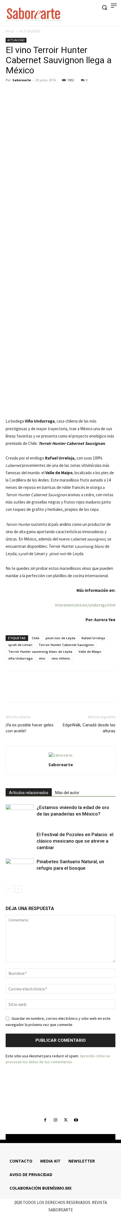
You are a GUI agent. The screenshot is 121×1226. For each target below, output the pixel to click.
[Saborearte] (34, 13)
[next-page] (18, 889)
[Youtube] (76, 1120)
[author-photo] (61, 755)
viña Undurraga (20, 658)
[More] (63, 92)
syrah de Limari (20, 645)
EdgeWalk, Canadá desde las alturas (89, 727)
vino (42, 658)
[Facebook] (11, 92)
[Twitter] (24, 92)
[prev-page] (9, 889)
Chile (35, 638)
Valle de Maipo (90, 651)
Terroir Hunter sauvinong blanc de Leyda (40, 651)
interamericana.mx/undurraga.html (85, 605)
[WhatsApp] (50, 92)
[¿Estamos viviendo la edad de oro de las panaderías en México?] (20, 814)
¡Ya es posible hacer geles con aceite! (29, 727)
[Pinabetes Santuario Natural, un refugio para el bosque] (20, 868)
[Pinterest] (37, 92)
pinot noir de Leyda (60, 638)
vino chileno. (61, 658)
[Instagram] (55, 1120)
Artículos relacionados (28, 792)
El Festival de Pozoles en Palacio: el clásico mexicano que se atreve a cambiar (75, 841)
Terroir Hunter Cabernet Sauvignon (66, 645)
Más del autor (67, 792)
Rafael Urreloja (93, 638)
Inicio (10, 31)
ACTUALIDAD (30, 31)
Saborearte (21, 80)
